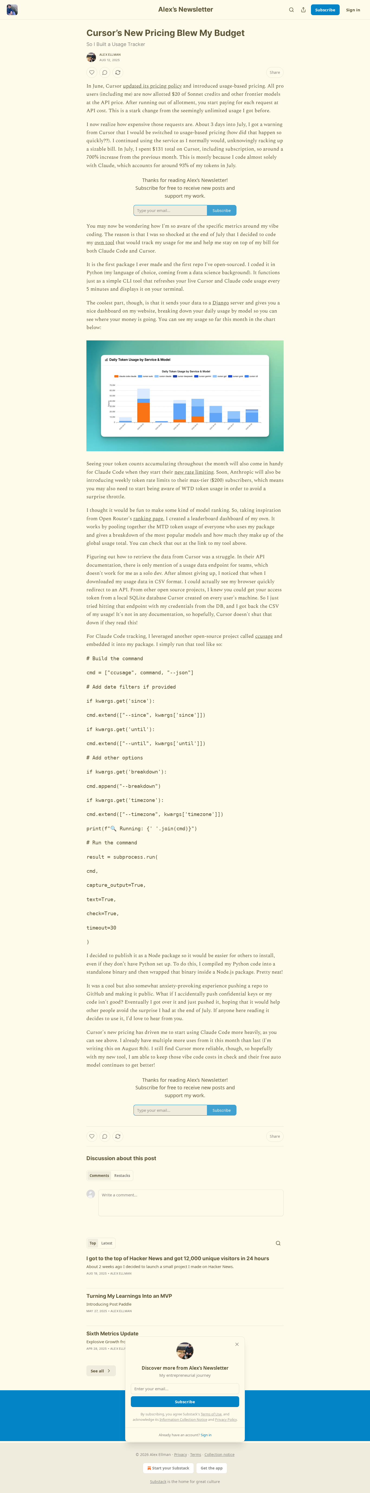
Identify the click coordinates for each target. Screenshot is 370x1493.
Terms (195, 1454)
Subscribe (325, 9)
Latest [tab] (106, 1243)
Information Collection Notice (183, 1419)
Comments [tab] (99, 1175)
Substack (158, 1481)
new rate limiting (193, 472)
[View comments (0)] (104, 72)
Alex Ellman (110, 55)
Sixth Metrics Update (112, 1334)
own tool (104, 243)
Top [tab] (93, 1243)
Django (220, 303)
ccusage (264, 636)
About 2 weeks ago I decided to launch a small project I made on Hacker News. (160, 1266)
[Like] (91, 72)
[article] (185, 1269)
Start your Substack (170, 1468)
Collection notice (220, 1454)
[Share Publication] (303, 9)
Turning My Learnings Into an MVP (129, 1296)
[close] (237, 1344)
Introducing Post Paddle (108, 1304)
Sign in (353, 9)
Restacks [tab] (122, 1175)
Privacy (180, 1454)
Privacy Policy (226, 1419)
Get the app (212, 1468)
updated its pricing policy (152, 86)
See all (97, 1370)
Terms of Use (211, 1414)
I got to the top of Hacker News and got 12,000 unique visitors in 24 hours (177, 1258)
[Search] (291, 9)
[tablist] (109, 1175)
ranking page (148, 519)
